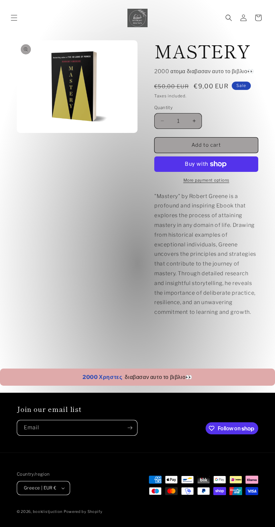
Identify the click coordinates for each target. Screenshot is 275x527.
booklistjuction (48, 511)
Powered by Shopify (83, 511)
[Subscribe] (129, 428)
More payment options (206, 180)
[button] (14, 17)
